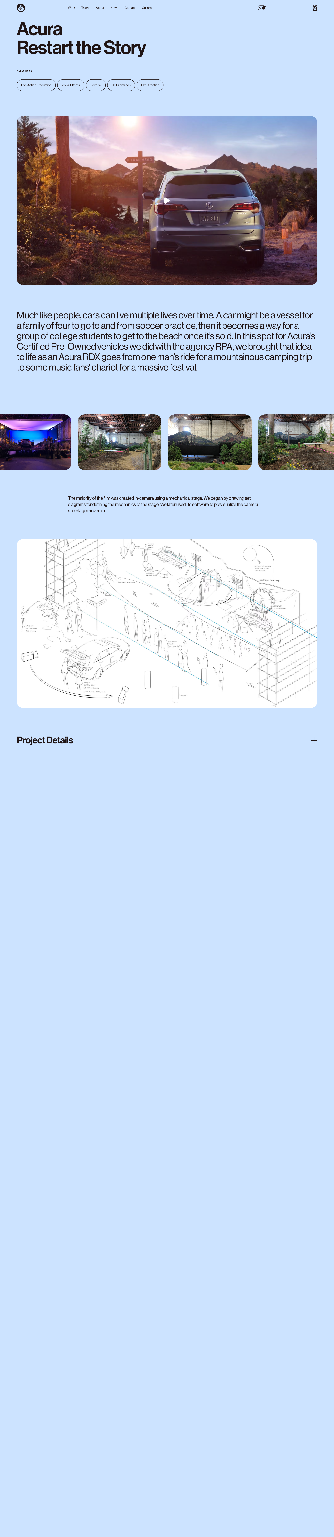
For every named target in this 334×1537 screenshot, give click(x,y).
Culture (147, 7)
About (100, 7)
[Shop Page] (295, 8)
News (114, 7)
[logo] (39, 8)
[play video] (167, 200)
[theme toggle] (262, 7)
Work (71, 7)
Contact (130, 7)
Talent (85, 7)
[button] (167, 200)
